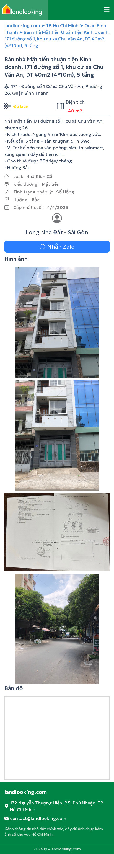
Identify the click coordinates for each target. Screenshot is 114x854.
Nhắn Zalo (61, 246)
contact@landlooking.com (38, 818)
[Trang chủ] (24, 10)
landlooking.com (22, 25)
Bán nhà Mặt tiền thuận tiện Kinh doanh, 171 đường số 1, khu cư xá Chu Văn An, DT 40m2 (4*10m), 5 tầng (57, 38)
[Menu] (106, 10)
